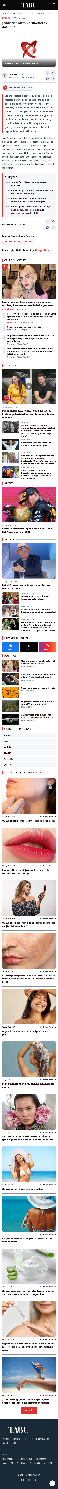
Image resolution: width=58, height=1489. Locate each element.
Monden (11, 344)
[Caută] (54, 5)
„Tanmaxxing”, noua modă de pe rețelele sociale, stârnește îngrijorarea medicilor (25, 1401)
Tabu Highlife (22, 1463)
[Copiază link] (47, 72)
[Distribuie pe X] (53, 78)
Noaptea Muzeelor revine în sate (24, 327)
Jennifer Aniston (12, 241)
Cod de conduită (9, 1443)
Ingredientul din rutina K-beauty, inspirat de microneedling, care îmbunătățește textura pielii (28, 1347)
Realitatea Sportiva (25, 1459)
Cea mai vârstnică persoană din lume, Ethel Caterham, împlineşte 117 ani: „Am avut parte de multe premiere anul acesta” (38, 459)
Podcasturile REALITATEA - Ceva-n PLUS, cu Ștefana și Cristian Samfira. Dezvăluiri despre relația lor (28, 414)
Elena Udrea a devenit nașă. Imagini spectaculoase (35, 597)
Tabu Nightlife (35, 1463)
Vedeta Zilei (48, 1463)
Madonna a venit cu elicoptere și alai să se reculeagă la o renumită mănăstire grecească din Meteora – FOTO (28, 305)
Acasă (7, 13)
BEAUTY (20, 13)
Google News (42, 250)
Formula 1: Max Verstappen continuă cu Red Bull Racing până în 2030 (27, 530)
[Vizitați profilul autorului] (5, 75)
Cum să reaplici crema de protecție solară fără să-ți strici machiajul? (29, 200)
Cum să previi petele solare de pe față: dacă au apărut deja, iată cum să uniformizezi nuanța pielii (31, 209)
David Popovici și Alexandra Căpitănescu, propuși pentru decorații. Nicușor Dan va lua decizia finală (36, 474)
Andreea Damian (48, 816)
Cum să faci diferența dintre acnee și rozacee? (29, 184)
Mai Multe (29, 1410)
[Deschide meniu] (4, 5)
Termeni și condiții (19, 1439)
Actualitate (7, 309)
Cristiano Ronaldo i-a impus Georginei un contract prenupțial (38, 610)
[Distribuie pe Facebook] (53, 72)
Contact (6, 1439)
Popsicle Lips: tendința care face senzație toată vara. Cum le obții (32, 192)
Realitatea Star (40, 1459)
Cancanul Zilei (8, 1463)
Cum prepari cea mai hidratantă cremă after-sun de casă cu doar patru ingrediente (28, 1293)
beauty (28, 241)
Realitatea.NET (8, 1459)
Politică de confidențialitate (40, 1439)
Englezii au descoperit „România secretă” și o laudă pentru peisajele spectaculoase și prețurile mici (30, 338)
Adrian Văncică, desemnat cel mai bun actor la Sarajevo (36, 444)
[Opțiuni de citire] (52, 1483)
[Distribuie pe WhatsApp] (47, 78)
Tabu (20, 74)
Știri (13, 13)
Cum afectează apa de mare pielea (22, 1189)
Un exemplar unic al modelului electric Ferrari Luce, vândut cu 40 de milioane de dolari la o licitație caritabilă (30, 351)
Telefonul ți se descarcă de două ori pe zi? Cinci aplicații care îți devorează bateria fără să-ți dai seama (31, 317)
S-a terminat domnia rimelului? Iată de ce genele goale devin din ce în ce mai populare (27, 1138)
